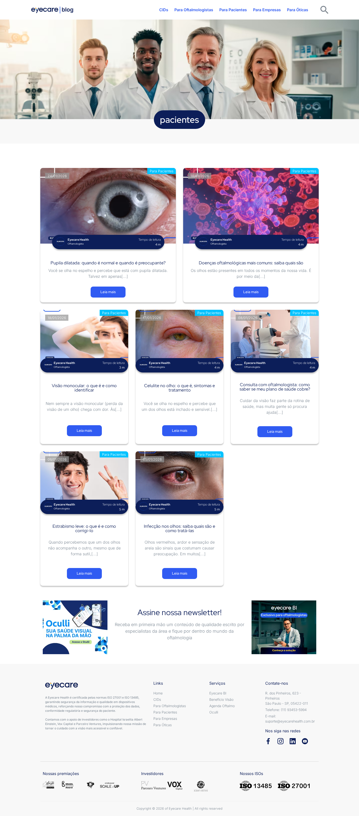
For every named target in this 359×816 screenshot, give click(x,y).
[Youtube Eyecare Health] (305, 741)
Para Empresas (267, 9)
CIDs (163, 9)
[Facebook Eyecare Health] (268, 741)
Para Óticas (297, 9)
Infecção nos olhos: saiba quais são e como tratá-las (179, 528)
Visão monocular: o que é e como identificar (84, 388)
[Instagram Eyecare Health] (280, 741)
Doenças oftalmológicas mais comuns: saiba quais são (251, 263)
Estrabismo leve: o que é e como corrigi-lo (84, 528)
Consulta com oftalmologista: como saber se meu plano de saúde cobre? (275, 387)
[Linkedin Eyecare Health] (293, 741)
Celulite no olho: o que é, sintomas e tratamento (179, 388)
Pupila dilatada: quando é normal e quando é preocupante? (108, 263)
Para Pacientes (233, 9)
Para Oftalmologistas (193, 9)
